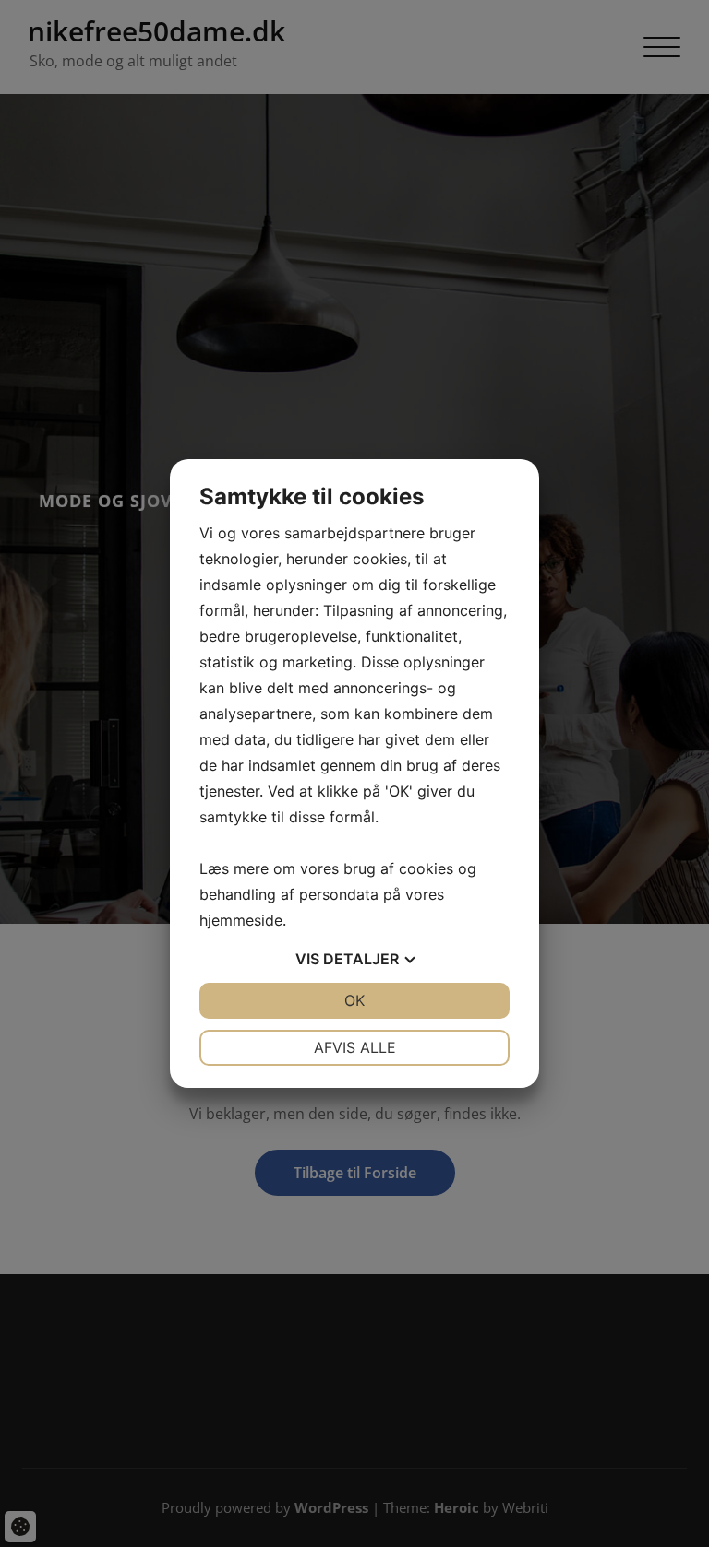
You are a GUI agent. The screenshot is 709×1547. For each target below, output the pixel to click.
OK (354, 1000)
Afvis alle (355, 1047)
